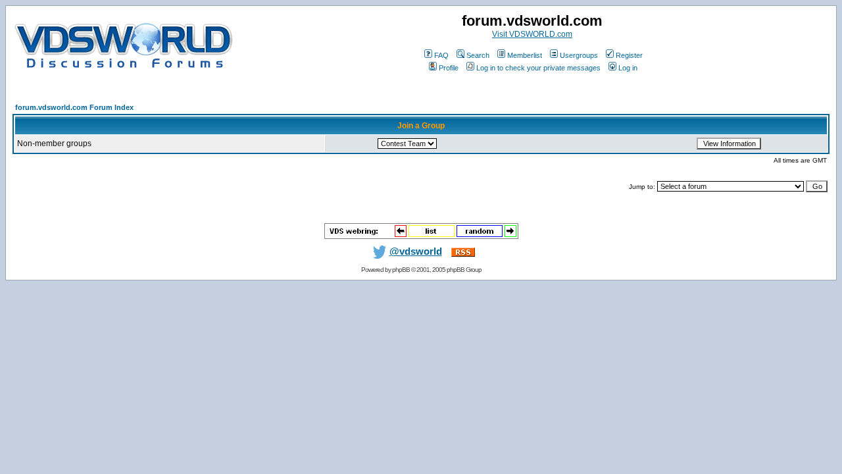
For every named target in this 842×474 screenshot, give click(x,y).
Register (629, 55)
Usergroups (579, 55)
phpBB (401, 269)
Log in (627, 68)
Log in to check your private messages (538, 68)
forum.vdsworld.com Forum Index (74, 107)
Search (477, 55)
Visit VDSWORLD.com (532, 34)
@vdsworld (415, 251)
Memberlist (524, 55)
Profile (448, 68)
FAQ (441, 55)
